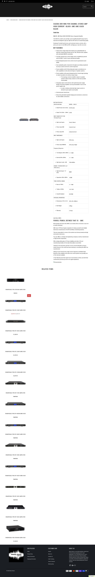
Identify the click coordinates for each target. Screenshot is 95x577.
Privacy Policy (30, 554)
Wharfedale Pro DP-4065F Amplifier (15, 425)
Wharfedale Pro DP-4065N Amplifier (15, 404)
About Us (50, 554)
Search (49, 551)
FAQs (28, 551)
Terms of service (51, 561)
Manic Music (12, 570)
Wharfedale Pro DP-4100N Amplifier (15, 363)
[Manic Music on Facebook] (2, 1)
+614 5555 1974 (11, 1)
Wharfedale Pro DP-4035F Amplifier (15, 467)
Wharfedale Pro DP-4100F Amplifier (15, 301)
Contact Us (50, 556)
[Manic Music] (47, 6)
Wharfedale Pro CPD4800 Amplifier (15, 528)
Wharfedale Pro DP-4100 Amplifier (15, 384)
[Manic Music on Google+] (4, 1)
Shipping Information (31, 559)
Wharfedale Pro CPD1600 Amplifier (15, 280)
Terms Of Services (31, 556)
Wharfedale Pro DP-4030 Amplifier (15, 508)
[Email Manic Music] (6, 1)
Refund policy (51, 563)
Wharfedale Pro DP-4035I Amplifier (15, 322)
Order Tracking (51, 559)
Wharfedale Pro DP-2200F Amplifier (15, 342)
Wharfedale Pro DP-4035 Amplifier (15, 487)
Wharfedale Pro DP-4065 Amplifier (15, 446)
